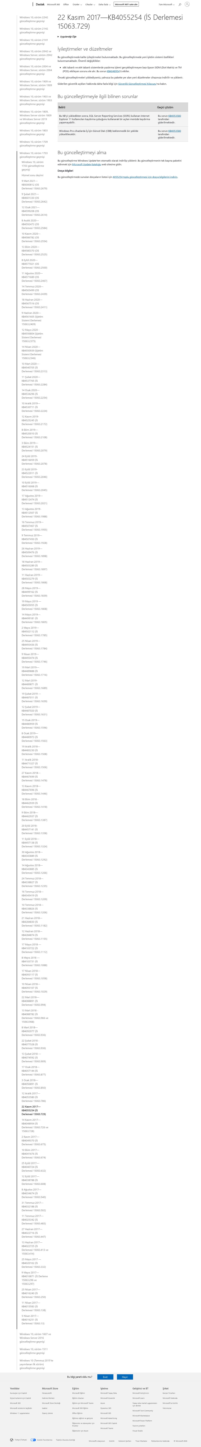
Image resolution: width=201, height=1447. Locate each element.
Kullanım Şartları (125, 1441)
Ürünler (76, 4)
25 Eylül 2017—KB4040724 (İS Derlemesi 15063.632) (34, 1166)
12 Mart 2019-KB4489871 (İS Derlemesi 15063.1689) (34, 684)
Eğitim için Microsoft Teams (82, 1403)
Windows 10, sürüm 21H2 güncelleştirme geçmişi (34, 30)
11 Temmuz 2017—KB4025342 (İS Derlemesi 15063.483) (34, 1219)
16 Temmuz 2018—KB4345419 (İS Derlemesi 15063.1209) (34, 895)
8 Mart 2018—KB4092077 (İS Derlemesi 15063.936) (34, 1031)
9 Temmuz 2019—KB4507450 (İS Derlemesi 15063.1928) (34, 539)
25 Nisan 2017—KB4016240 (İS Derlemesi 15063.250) (34, 1293)
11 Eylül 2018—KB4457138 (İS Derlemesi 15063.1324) (34, 842)
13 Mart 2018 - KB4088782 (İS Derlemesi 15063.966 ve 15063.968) (35, 1016)
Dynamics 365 (105, 1408)
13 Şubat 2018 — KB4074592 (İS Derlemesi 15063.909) (34, 1057)
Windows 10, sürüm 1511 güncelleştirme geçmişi (34, 1350)
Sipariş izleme (47, 1413)
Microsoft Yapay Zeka (108, 1393)
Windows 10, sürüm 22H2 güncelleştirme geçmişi (34, 19)
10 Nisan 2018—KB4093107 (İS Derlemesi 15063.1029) (34, 987)
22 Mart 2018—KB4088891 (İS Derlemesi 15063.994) (34, 1000)
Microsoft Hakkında (170, 1398)
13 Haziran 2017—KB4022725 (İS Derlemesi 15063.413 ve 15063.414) (35, 1248)
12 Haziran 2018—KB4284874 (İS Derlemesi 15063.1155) (34, 934)
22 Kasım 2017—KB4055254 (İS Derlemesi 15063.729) (34, 1110)
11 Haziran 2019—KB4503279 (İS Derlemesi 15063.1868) (34, 578)
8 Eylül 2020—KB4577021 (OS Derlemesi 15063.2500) (34, 263)
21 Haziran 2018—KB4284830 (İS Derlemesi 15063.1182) (34, 921)
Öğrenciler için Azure (80, 1431)
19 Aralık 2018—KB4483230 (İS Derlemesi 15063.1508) (34, 750)
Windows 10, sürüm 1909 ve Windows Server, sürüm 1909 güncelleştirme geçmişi (36, 85)
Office (66, 4)
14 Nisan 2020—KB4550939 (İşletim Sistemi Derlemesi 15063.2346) (32, 352)
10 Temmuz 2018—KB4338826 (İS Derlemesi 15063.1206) (34, 908)
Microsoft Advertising (108, 1418)
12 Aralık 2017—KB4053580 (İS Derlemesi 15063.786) (34, 1097)
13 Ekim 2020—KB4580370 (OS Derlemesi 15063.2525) (34, 250)
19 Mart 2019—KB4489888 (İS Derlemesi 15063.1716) (34, 671)
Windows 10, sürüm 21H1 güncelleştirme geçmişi (34, 41)
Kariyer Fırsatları (169, 1393)
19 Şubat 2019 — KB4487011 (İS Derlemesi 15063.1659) (34, 697)
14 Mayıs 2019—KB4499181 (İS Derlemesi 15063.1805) (34, 618)
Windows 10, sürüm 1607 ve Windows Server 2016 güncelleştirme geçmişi (35, 1337)
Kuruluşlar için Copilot (18, 1393)
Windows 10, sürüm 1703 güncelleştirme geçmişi (34, 154)
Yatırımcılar (167, 1408)
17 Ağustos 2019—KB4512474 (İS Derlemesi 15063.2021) (34, 499)
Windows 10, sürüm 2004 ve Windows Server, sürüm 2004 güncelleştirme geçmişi (36, 70)
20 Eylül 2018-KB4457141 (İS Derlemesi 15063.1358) (34, 829)
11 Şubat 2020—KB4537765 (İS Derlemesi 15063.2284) (34, 380)
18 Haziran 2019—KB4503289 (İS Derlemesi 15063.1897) (34, 565)
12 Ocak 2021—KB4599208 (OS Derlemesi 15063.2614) (34, 211)
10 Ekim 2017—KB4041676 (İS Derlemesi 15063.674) (34, 1153)
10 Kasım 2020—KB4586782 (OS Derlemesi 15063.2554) (34, 237)
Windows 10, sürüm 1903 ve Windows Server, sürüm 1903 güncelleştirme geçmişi (36, 100)
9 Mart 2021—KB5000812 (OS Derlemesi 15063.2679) (34, 184)
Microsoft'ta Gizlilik (170, 1403)
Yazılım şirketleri (139, 1426)
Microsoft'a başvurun (97, 1441)
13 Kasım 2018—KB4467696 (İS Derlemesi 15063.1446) (34, 789)
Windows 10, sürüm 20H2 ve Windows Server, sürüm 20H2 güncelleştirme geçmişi (36, 54)
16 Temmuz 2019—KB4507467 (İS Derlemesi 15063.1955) (34, 525)
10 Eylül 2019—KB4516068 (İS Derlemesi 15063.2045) (34, 486)
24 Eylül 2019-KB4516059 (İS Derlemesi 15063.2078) (34, 459)
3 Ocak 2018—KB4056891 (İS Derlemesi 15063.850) (34, 1083)
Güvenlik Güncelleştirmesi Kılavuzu (137, 83)
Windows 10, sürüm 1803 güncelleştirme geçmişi (34, 132)
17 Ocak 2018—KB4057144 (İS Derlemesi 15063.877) (34, 1070)
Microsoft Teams (106, 1428)
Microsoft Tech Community (143, 1410)
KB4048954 (113, 71)
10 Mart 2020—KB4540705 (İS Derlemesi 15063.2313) (34, 367)
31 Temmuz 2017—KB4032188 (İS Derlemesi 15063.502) (34, 1206)
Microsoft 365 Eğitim (80, 1408)
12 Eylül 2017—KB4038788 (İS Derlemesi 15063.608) (34, 1180)
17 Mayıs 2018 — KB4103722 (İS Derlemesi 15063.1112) (34, 948)
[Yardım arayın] (179, 4)
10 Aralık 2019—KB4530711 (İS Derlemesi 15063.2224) (34, 407)
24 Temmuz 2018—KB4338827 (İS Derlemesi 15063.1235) (34, 882)
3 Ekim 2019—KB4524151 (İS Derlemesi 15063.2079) (34, 446)
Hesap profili (47, 1393)
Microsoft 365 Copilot (108, 1423)
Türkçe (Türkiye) (21, 1440)
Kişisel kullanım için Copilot (20, 1398)
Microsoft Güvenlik (107, 1398)
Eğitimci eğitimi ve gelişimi (82, 1418)
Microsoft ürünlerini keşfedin (21, 1408)
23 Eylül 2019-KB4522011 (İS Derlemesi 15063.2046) (34, 473)
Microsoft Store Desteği (51, 1403)
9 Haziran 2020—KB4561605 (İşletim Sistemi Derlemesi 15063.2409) (32, 318)
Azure (102, 1403)
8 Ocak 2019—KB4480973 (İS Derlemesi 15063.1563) (34, 737)
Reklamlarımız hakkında (160, 1441)
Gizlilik (111, 1441)
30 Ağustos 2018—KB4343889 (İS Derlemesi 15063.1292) (34, 855)
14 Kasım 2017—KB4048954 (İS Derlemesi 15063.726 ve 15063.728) (35, 1125)
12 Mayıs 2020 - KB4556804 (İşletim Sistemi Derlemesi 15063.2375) (32, 335)
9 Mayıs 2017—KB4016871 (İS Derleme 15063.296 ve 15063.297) (35, 1278)
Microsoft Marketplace (141, 1415)
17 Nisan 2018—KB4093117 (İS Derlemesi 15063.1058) (34, 974)
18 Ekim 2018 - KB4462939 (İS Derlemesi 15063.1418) (34, 802)
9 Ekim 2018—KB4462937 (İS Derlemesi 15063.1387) (34, 816)
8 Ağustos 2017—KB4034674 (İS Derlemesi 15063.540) (34, 1193)
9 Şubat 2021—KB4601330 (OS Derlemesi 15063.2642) (34, 197)
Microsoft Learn (138, 1398)
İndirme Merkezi (48, 1398)
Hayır (125, 1376)
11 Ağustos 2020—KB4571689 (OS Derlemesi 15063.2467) (34, 276)
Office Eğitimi (77, 1413)
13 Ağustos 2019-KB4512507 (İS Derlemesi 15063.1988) (34, 512)
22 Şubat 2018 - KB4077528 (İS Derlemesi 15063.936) (34, 1044)
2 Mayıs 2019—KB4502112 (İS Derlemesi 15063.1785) (34, 631)
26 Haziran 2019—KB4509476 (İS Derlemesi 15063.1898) (34, 552)
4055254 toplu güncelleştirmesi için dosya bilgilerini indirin (145, 176)
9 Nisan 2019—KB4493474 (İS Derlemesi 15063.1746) (34, 657)
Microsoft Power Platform (142, 1421)
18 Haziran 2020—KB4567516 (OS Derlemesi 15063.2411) (34, 303)
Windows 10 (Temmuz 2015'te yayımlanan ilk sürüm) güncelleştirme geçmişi (36, 1364)
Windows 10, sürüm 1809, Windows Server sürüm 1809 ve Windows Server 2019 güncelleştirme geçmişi (36, 117)
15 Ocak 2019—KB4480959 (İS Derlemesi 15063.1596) (34, 723)
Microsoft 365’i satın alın (126, 4)
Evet (105, 1376)
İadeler (44, 1408)
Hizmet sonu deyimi (32, 175)
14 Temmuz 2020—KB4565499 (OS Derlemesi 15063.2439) (34, 290)
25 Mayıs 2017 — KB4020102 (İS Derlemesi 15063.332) (34, 1263)
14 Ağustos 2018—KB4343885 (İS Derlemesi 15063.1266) (34, 868)
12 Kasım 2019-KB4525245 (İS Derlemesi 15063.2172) (34, 420)
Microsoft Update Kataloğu (86, 164)
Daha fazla (103, 4)
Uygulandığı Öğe (68, 36)
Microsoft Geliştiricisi (141, 1393)
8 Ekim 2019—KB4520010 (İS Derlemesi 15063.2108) (34, 433)
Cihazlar (89, 4)
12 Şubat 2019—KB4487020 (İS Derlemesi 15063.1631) (34, 710)
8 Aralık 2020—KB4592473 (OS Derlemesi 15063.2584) (34, 224)
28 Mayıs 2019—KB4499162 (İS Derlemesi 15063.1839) (34, 591)
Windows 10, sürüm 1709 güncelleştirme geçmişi (34, 143)
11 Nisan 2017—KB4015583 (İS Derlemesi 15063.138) (34, 1306)
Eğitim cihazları (78, 1398)
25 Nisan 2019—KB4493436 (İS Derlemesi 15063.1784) (34, 644)
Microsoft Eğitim (78, 1393)
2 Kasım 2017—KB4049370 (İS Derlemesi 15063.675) (34, 1140)
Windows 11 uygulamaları (20, 1413)
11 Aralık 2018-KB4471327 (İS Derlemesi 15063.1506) (34, 763)
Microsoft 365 (53, 4)
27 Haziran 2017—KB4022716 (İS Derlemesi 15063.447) (34, 1232)
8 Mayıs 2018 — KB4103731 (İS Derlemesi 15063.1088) (34, 961)
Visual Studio (138, 1431)
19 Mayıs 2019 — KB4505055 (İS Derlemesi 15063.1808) (34, 605)
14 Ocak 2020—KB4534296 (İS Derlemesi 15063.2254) (34, 393)
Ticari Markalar (141, 1441)
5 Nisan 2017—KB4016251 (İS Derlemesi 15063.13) (33, 1319)
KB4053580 (174, 115)
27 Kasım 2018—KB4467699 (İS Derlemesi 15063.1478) (34, 776)
